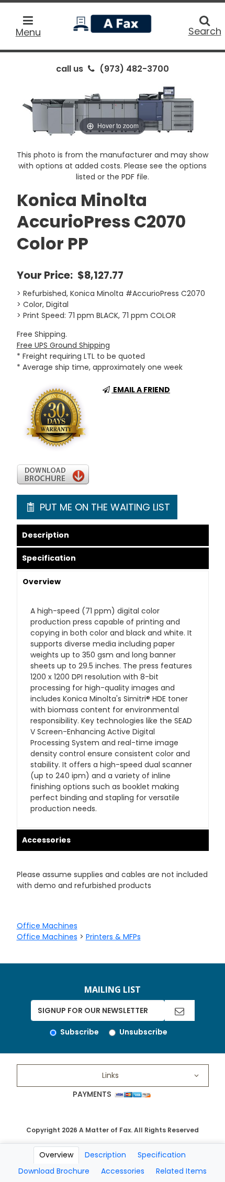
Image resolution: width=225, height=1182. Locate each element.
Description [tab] (105, 1155)
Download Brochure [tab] (53, 1171)
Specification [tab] (162, 1155)
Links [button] (110, 1075)
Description (45, 535)
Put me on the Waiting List (103, 507)
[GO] (179, 1010)
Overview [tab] (56, 1155)
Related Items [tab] (181, 1171)
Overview (41, 581)
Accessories (46, 840)
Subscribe (79, 1032)
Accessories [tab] (122, 1171)
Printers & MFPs (113, 936)
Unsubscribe (143, 1032)
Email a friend (140, 389)
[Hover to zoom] (113, 109)
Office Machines (47, 925)
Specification (49, 558)
